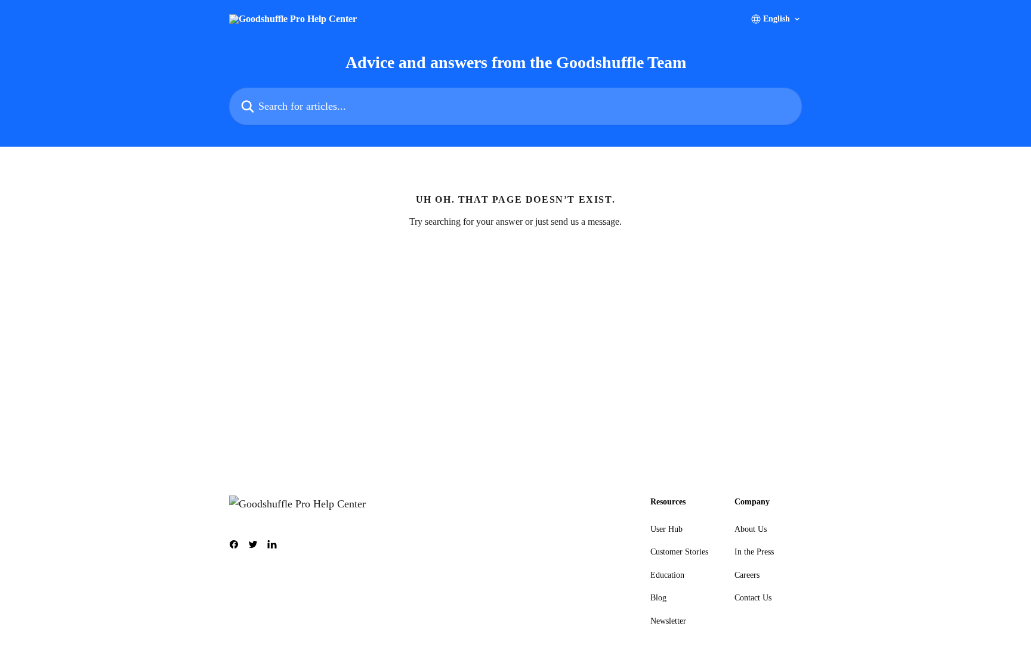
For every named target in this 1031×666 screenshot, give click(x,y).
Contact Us (752, 597)
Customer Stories (679, 551)
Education (667, 575)
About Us (750, 529)
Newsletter (668, 621)
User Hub (666, 529)
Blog (658, 597)
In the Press (754, 551)
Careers (747, 575)
